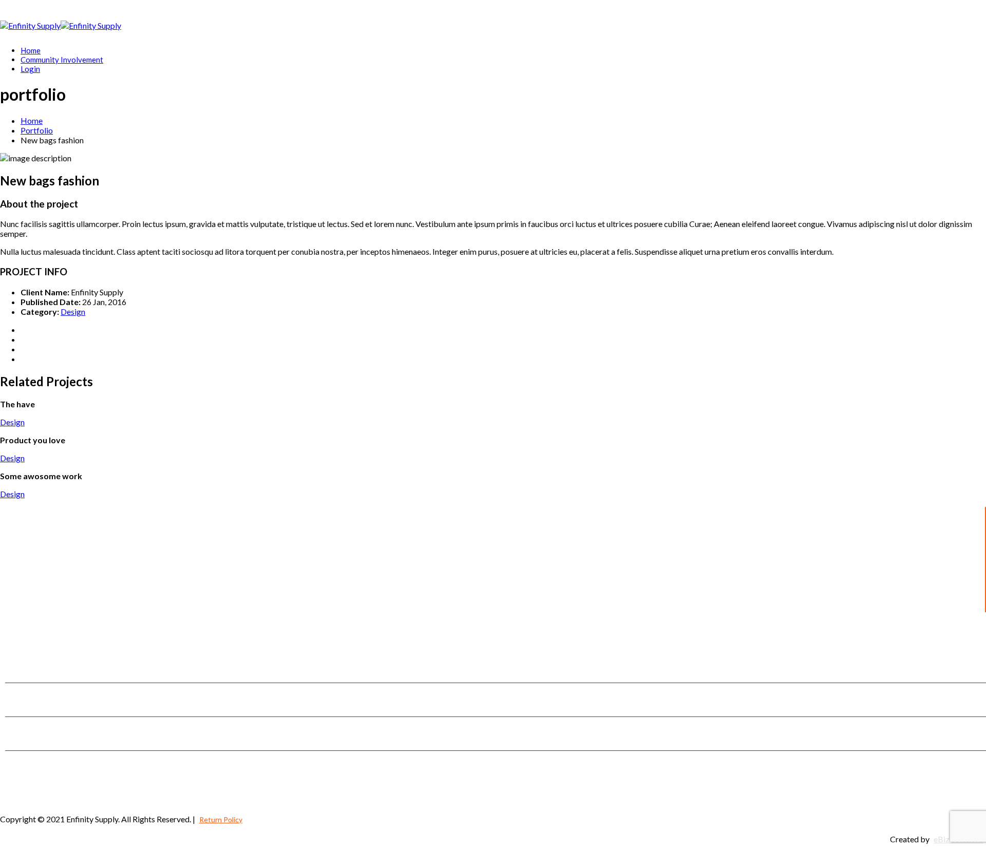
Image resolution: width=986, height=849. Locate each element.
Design (73, 311)
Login (30, 68)
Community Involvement (62, 59)
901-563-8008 (53, 706)
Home (31, 50)
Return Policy (220, 819)
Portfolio (37, 130)
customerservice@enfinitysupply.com (61, 739)
